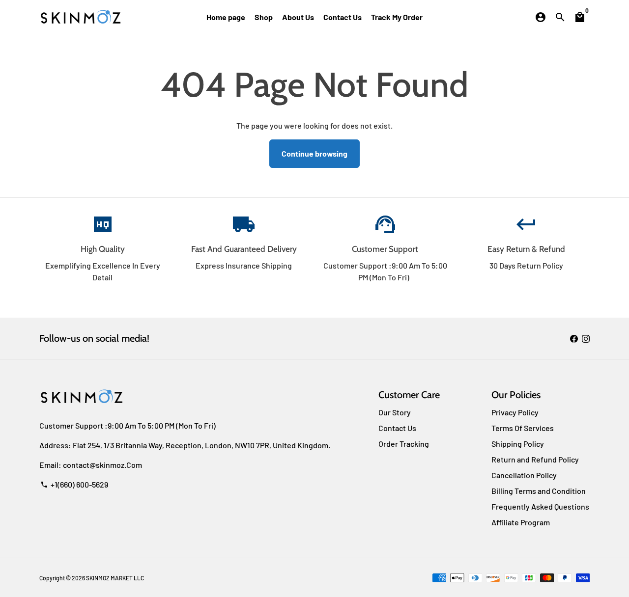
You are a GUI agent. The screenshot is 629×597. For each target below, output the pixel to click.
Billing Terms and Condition (538, 490)
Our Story (394, 412)
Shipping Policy (517, 443)
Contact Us (342, 17)
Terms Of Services (522, 428)
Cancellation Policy (524, 475)
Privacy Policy (515, 412)
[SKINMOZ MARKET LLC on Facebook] (574, 338)
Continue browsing (314, 153)
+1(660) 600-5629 (74, 484)
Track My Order (397, 17)
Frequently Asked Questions (540, 506)
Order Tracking (403, 443)
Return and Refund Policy (535, 459)
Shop (264, 17)
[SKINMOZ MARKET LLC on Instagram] (586, 338)
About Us (298, 17)
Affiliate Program (520, 522)
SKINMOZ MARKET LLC (115, 577)
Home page (225, 17)
